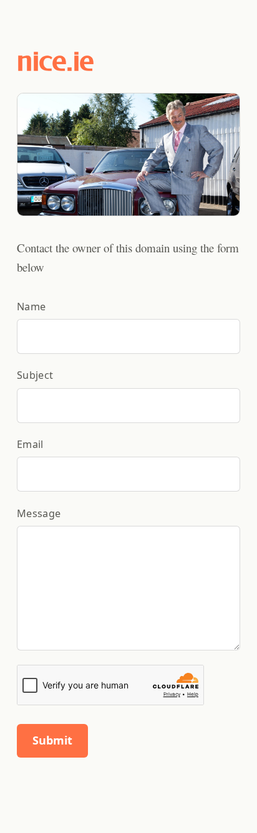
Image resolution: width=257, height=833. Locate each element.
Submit (52, 740)
